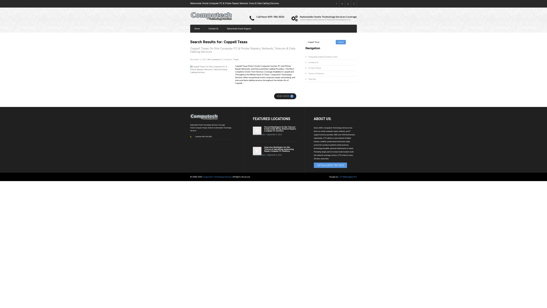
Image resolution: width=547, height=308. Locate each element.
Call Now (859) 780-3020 (330, 165)
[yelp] (354, 3)
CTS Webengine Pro (347, 177)
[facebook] (336, 3)
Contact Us (213, 29)
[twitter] (342, 3)
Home (197, 29)
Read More (284, 96)
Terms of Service (316, 73)
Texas (236, 59)
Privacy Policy (314, 68)
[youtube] (348, 3)
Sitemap (312, 79)
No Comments (214, 59)
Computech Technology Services (217, 177)
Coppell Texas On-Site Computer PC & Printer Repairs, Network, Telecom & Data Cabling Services (242, 50)
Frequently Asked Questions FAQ (322, 57)
